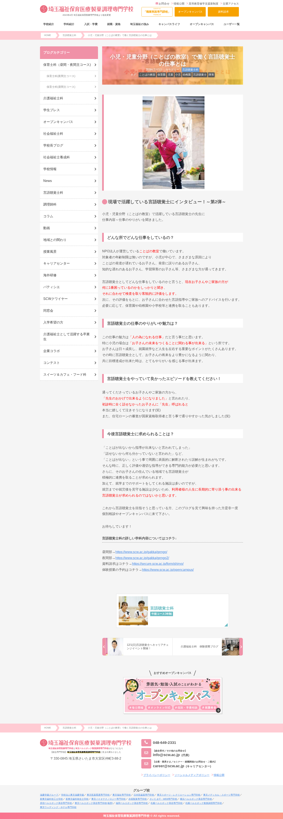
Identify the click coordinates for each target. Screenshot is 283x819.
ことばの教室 (147, 74)
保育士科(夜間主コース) (61, 76)
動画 (46, 228)
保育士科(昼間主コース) (61, 86)
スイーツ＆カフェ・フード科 (64, 374)
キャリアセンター (56, 263)
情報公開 (179, 3)
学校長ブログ (53, 145)
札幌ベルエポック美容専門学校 (167, 803)
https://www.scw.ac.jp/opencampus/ (168, 569)
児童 (170, 74)
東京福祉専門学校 (121, 795)
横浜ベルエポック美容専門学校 (196, 799)
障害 (211, 74)
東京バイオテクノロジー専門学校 (108, 799)
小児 (178, 74)
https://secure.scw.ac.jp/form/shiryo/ (158, 563)
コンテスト (51, 362)
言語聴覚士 (200, 74)
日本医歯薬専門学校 (144, 795)
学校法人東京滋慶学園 (72, 795)
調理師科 (50, 204)
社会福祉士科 (53, 133)
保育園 (161, 74)
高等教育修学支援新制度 (203, 3)
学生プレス (51, 110)
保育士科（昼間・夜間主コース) (67, 64)
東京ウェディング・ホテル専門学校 (58, 807)
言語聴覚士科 (190, 69)
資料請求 (223, 11)
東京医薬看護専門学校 (98, 795)
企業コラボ (51, 351)
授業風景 (50, 251)
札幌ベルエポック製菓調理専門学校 (203, 803)
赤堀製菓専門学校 (137, 799)
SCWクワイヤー (55, 299)
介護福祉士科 (53, 98)
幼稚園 (187, 74)
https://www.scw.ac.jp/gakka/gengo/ (141, 552)
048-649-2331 (164, 742)
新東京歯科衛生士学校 (77, 799)
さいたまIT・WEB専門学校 (163, 799)
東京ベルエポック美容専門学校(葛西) (94, 803)
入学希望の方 (53, 322)
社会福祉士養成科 (56, 157)
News (47, 181)
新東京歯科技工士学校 (51, 799)
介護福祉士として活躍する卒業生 (66, 336)
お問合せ (164, 3)
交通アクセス (231, 3)
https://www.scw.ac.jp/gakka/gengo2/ (142, 558)
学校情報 (50, 169)
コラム (48, 216)
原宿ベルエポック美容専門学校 (56, 803)
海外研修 (50, 275)
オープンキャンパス (190, 11)
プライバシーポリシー (156, 775)
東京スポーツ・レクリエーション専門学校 (178, 795)
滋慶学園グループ (49, 795)
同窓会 (48, 310)
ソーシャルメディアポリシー (191, 775)
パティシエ (51, 287)
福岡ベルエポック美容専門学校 (132, 803)
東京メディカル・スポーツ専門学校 (221, 795)
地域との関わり (55, 240)
